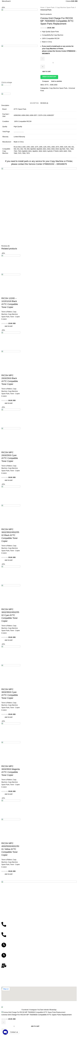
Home (42, 7)
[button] (8, 327)
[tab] (34, 103)
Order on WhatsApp (49, 76)
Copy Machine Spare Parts (65, 7)
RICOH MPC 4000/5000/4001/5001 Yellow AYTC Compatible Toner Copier (10, 849)
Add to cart (46, 71)
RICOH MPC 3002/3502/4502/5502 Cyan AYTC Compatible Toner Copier (10, 615)
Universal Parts (45, 10)
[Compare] (3, 294)
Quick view (9, 294)
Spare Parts (50, 7)
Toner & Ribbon (6, 312)
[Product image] (10, 282)
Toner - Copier (15, 316)
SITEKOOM (33, 1003)
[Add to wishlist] (14, 294)
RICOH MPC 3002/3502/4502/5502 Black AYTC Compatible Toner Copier (10, 535)
